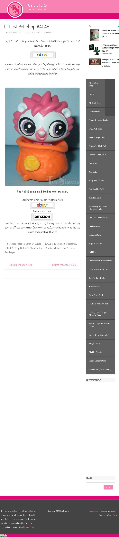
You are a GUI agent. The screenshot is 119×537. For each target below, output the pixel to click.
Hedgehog (71, 243)
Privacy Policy (28, 527)
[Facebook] (58, 504)
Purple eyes (10, 252)
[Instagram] (61, 504)
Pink (64, 248)
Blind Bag (54, 243)
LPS (45, 248)
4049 (47, 243)
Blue (61, 243)
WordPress (112, 515)
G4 (8, 243)
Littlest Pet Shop (17, 243)
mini (50, 248)
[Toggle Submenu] (110, 84)
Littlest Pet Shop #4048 (20, 264)
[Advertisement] (100, 428)
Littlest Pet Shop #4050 (64, 264)
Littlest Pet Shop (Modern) (31, 248)
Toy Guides (36, 243)
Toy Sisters (36, 5)
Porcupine (71, 248)
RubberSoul (93, 511)
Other (28, 243)
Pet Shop (57, 248)
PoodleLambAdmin (13, 32)
